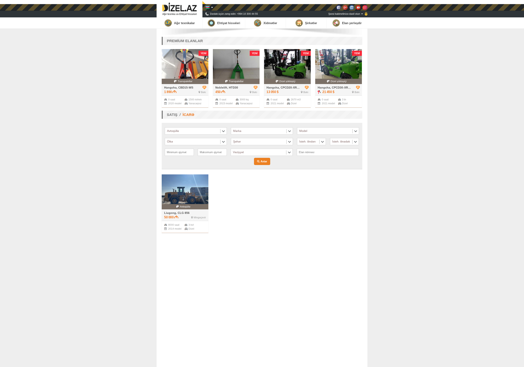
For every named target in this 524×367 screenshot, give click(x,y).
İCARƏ (188, 115)
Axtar (264, 161)
